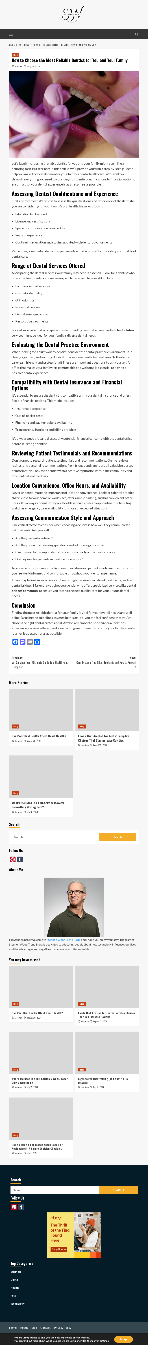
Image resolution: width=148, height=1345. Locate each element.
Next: (106, 662)
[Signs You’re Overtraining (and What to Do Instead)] (107, 1053)
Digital (14, 1279)
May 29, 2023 (33, 66)
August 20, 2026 (34, 740)
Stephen (19, 66)
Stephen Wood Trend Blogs (63, 939)
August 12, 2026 (100, 745)
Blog (15, 54)
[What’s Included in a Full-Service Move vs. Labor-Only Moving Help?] (41, 776)
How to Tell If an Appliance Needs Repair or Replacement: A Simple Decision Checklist (37, 1146)
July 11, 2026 (98, 1087)
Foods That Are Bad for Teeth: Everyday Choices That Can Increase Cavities (103, 738)
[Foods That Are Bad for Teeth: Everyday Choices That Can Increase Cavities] (107, 710)
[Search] (136, 34)
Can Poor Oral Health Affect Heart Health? (39, 736)
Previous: (40, 662)
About (24, 1327)
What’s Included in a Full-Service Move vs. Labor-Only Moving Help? (38, 805)
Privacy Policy (62, 1327)
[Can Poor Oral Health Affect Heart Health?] (41, 710)
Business (15, 1271)
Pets (13, 1295)
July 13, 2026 (32, 811)
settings (104, 1341)
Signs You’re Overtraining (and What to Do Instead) (103, 1080)
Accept (124, 1339)
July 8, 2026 (32, 1153)
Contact (45, 1327)
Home (13, 1327)
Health (14, 1287)
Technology (17, 1303)
